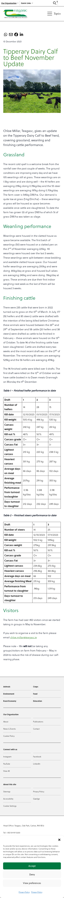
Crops (35, 686)
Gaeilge (36, 798)
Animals (6, 686)
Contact (36, 728)
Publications (38, 721)
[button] (59, 839)
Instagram (7, 756)
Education (37, 701)
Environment (8, 693)
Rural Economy (9, 701)
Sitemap (6, 791)
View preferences (32, 883)
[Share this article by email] (11, 34)
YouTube (6, 763)
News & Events (9, 728)
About (5, 721)
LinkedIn (36, 763)
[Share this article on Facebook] (16, 34)
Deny (32, 874)
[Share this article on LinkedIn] (21, 34)
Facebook (37, 756)
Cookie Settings (9, 805)
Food (35, 693)
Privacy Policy (24, 892)
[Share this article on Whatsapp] (5, 34)
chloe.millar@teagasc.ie (23, 637)
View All (6, 770)
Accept (32, 866)
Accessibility (8, 798)
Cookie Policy (8, 736)
